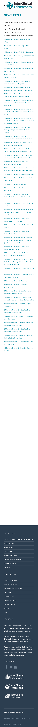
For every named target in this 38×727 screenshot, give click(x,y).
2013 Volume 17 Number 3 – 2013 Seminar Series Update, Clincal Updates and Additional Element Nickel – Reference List (19, 120)
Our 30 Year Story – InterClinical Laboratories (18, 539)
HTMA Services (9, 543)
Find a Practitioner (10, 563)
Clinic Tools (7, 592)
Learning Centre (9, 596)
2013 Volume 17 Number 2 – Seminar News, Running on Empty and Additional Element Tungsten (17, 129)
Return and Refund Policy (12, 724)
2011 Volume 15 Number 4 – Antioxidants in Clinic (19, 174)
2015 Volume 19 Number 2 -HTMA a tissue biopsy (19, 52)
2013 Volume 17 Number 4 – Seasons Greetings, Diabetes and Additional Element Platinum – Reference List (18, 102)
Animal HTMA (8, 547)
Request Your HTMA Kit (11, 555)
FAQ (5, 612)
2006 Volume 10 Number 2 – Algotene (15, 281)
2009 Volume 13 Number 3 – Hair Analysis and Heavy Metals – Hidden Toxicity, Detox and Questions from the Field (18, 240)
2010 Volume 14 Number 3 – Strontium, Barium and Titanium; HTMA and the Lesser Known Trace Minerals (18, 212)
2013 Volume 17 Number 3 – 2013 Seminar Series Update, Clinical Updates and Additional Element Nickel (19, 111)
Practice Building (9, 604)
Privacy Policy (26, 718)
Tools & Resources (10, 600)
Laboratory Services (10, 580)
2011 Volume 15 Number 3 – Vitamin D (15, 184)
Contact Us (7, 567)
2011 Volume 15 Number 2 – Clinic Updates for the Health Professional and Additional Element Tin (19, 196)
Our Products (8, 551)
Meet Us (6, 608)
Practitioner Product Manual (13, 588)
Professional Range (10, 584)
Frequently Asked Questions (13, 559)
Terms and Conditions (11, 718)
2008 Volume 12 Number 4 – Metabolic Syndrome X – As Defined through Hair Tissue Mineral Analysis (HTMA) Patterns (19, 262)
